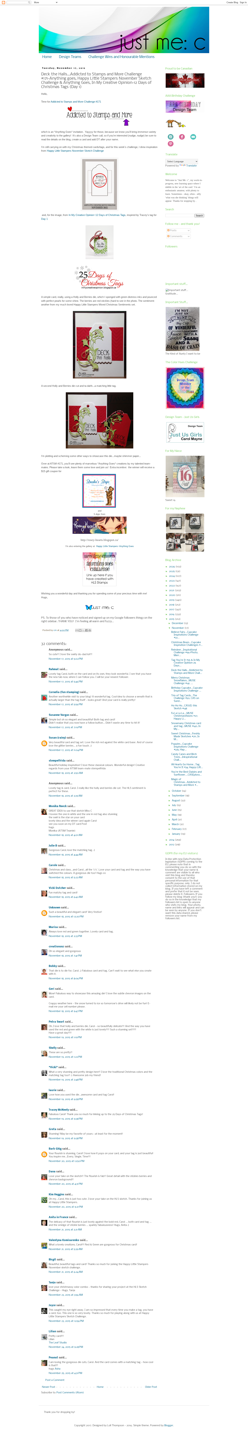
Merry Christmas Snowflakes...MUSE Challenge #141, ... (183, 681)
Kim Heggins (56, 1194)
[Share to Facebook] (86, 630)
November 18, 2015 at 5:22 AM (65, 877)
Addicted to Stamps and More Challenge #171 (76, 101)
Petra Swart (56, 1022)
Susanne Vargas (59, 715)
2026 (172, 566)
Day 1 (44, 218)
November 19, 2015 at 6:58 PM (66, 1099)
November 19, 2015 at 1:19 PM (65, 1037)
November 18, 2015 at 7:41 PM (65, 955)
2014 (172, 840)
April (175, 819)
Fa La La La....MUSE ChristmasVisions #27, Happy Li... (184, 716)
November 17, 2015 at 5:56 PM (65, 704)
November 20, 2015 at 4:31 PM (65, 1184)
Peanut (53, 1357)
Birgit (52, 1259)
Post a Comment (54, 1380)
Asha (57, 1369)
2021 (172, 590)
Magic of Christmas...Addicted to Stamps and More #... (185, 782)
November (178, 628)
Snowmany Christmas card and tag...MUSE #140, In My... (186, 726)
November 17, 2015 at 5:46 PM (65, 681)
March (176, 824)
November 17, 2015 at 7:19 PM (65, 727)
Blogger (168, 1425)
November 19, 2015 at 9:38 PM (65, 1119)
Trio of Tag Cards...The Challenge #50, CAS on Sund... (185, 698)
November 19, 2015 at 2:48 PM (65, 1079)
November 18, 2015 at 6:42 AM (66, 897)
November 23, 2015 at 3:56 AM (66, 1295)
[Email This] (77, 630)
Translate (191, 165)
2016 (172, 614)
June (174, 810)
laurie (53, 1090)
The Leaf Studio (58, 1342)
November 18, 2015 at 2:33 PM (65, 936)
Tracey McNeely (59, 1110)
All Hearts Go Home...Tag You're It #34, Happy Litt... (187, 766)
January (176, 834)
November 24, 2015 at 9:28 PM (66, 1347)
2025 (172, 571)
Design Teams (70, 57)
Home (47, 57)
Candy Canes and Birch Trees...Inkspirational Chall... (184, 757)
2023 (172, 581)
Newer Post (48, 1387)
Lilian (52, 1331)
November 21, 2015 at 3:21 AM (65, 1229)
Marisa (53, 927)
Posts (172, 230)
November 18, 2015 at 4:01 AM (65, 835)
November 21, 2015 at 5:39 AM (65, 1249)
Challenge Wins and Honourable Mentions (121, 57)
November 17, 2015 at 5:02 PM (66, 659)
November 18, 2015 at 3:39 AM (65, 796)
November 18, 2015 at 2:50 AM (66, 773)
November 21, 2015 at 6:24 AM (66, 1272)
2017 (172, 609)
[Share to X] (83, 630)
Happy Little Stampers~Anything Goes (114, 546)
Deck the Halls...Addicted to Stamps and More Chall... (187, 671)
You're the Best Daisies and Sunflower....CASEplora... (186, 773)
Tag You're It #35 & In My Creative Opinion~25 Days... (185, 663)
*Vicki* (53, 1067)
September (178, 795)
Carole (53, 865)
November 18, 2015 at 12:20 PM (66, 916)
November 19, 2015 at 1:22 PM (65, 1057)
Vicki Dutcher (57, 888)
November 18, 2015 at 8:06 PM (66, 978)
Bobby (53, 966)
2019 (172, 600)
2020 (172, 595)
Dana (52, 1171)
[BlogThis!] (80, 630)
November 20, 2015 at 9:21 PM (66, 1207)
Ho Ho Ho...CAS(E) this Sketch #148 (184, 707)
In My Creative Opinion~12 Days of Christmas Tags (97, 215)
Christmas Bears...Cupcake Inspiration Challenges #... (186, 644)
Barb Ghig (55, 1149)
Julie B (53, 845)
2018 (172, 604)
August (176, 800)
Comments (175, 236)
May (174, 815)
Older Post (151, 1387)
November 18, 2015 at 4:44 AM (65, 854)
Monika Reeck (58, 806)
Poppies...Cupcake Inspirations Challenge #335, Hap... (184, 747)
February (177, 829)
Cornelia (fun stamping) (64, 692)
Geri (51, 989)
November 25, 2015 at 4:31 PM (65, 1373)
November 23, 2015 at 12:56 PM (66, 1321)
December (178, 623)
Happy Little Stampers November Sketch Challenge (75, 150)
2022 (172, 585)
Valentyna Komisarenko (64, 1240)
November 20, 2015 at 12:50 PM (66, 1161)
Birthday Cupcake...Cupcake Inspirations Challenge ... (187, 689)
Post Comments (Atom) (70, 1392)
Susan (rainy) (57, 738)
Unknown (54, 907)
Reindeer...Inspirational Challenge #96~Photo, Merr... (184, 653)
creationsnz (56, 946)
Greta (52, 1129)
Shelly (53, 1048)
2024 (172, 576)
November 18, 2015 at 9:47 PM (65, 1011)
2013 (172, 844)
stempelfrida (57, 760)
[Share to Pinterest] (89, 630)
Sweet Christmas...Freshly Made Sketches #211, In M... (185, 736)
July (174, 805)
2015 (172, 619)
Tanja (52, 1282)
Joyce (52, 1305)
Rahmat (54, 669)
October (177, 791)
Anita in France (58, 1217)
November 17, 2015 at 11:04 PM (66, 750)
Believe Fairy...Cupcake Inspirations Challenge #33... (184, 635)
